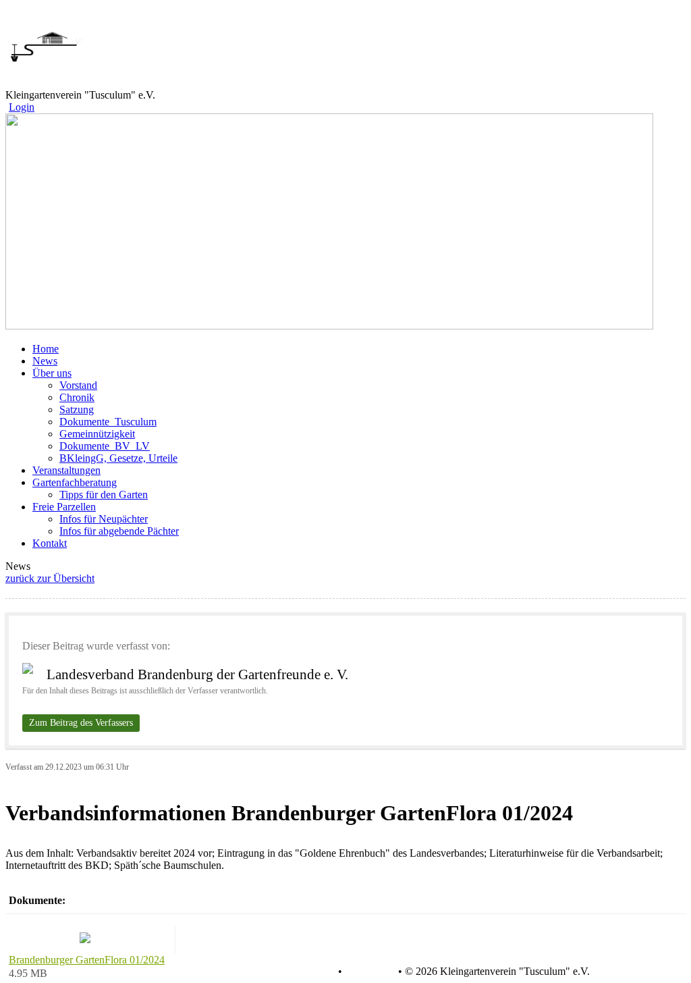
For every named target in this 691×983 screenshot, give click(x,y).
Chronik (76, 397)
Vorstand (78, 385)
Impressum (369, 971)
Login (21, 107)
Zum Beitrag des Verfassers (81, 723)
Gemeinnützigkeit (97, 434)
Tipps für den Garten (103, 494)
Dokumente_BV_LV (104, 446)
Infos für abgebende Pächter (119, 531)
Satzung (76, 409)
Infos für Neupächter (103, 519)
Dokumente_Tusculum (108, 421)
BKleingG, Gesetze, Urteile (118, 458)
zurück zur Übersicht (49, 578)
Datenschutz (308, 971)
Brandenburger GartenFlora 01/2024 (87, 959)
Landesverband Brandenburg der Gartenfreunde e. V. (197, 674)
